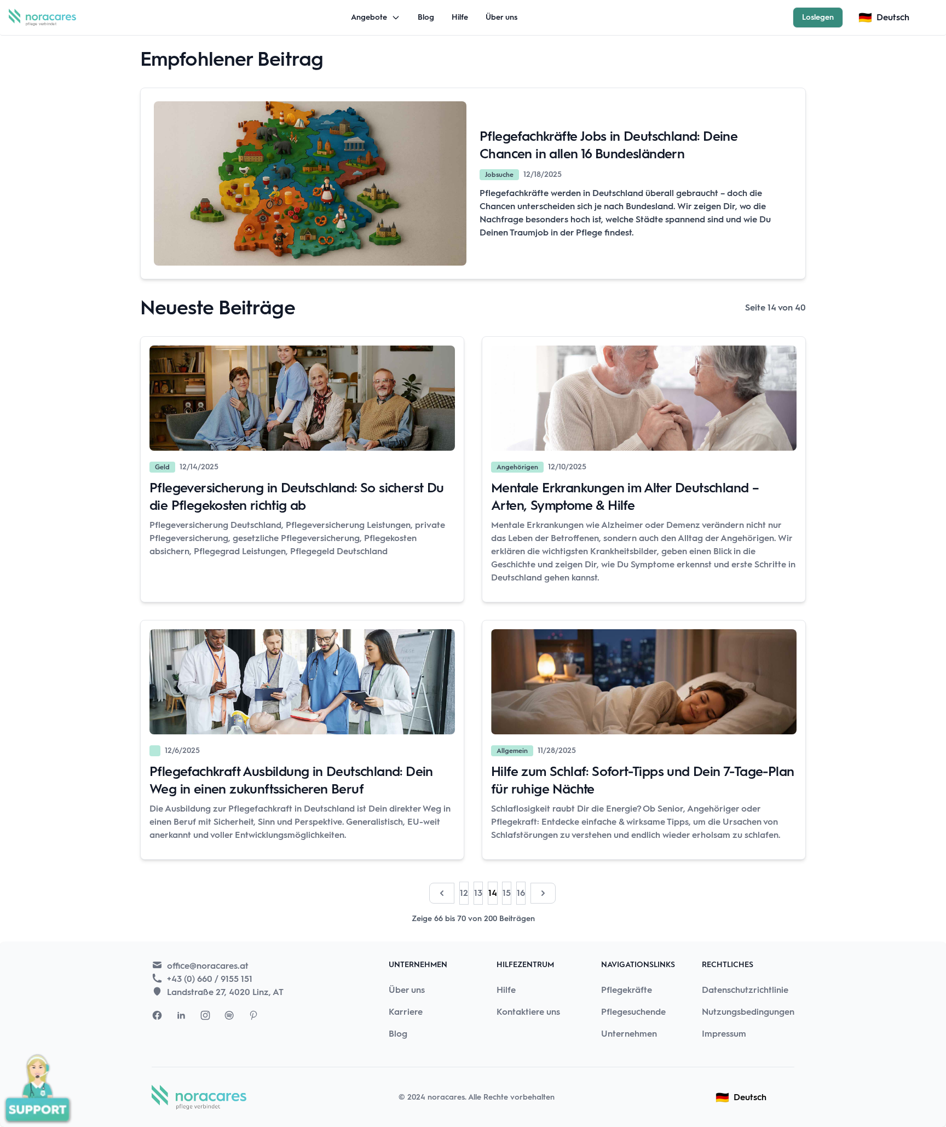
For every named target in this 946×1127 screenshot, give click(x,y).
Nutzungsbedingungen (748, 1012)
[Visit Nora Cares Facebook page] (157, 1015)
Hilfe (460, 17)
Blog (426, 17)
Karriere (406, 1012)
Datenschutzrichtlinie (745, 990)
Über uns (501, 17)
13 (478, 893)
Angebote (369, 17)
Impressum (724, 1033)
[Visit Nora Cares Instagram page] (205, 1015)
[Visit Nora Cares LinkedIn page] (181, 1015)
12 (464, 893)
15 (507, 893)
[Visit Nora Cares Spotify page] (229, 1015)
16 (521, 893)
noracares (446, 1097)
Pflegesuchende (633, 1012)
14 (492, 893)
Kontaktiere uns (528, 1012)
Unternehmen (629, 1033)
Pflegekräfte (626, 990)
